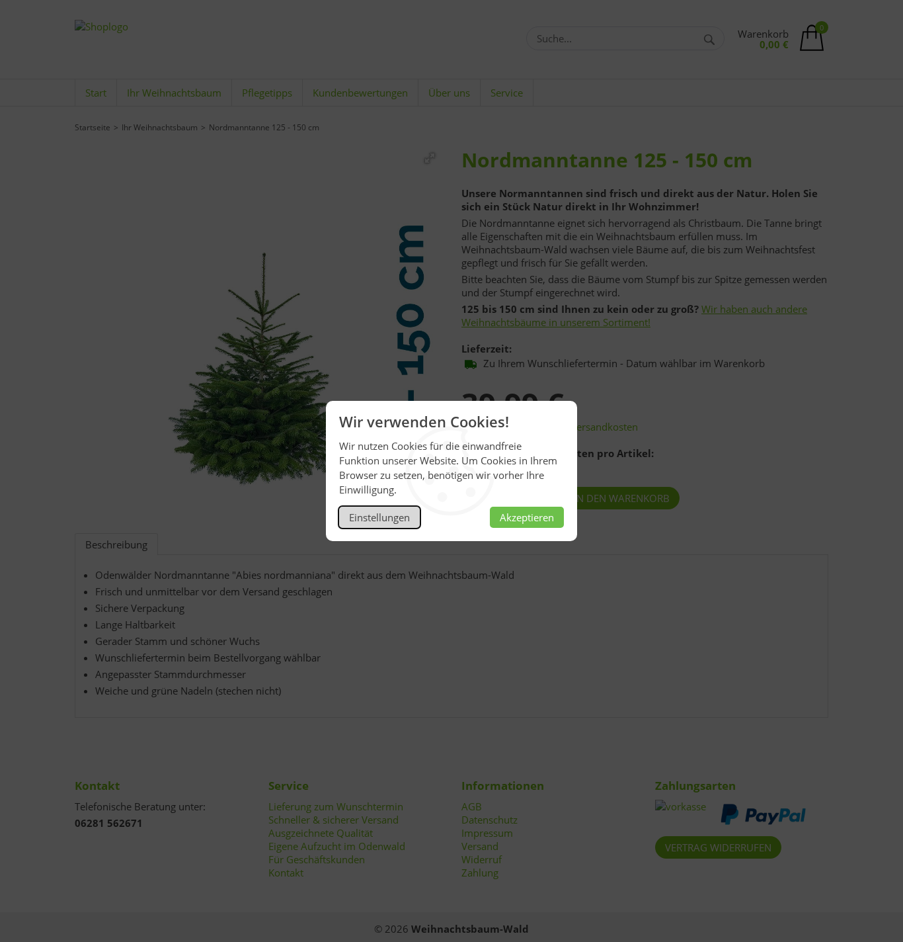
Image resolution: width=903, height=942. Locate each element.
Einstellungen (379, 517)
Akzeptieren (527, 517)
